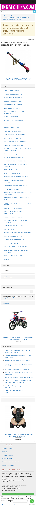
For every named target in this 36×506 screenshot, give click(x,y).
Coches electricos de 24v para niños (13, 104)
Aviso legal (5, 452)
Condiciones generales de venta (10, 462)
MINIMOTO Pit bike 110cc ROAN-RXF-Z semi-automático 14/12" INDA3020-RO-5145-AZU (18, 338)
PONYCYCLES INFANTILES (11, 189)
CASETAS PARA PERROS (11, 243)
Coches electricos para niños (11, 90)
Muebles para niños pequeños (12, 154)
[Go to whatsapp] (32, 501)
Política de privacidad (7, 455)
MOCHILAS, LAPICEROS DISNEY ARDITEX (15, 247)
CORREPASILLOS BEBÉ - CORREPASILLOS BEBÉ (17, 233)
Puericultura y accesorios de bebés (13, 217)
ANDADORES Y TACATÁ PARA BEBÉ (14, 226)
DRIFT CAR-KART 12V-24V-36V (12, 138)
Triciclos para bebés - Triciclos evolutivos (14, 134)
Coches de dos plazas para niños (13, 101)
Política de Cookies (7, 458)
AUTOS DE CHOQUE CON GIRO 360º (14, 157)
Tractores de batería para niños (12, 131)
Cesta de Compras (8, 277)
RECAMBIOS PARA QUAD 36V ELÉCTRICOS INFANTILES (16, 251)
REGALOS (6, 259)
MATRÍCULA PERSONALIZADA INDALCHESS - (17, 369)
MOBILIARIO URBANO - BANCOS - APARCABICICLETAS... (13, 212)
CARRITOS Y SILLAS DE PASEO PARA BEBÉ (16, 177)
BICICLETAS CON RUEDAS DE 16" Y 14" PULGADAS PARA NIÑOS (18, 204)
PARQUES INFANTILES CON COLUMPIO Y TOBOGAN (15, 165)
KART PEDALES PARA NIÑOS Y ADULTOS (15, 185)
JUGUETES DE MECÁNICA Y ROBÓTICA (15, 141)
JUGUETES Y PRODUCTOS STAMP (13, 145)
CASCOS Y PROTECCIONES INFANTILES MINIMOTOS (15, 112)
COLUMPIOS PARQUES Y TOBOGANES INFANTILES (14, 181)
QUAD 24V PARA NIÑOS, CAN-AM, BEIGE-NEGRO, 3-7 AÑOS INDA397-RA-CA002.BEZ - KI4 (18, 435)
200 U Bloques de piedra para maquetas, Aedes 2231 (19, 377)
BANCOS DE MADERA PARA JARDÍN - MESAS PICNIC (16, 198)
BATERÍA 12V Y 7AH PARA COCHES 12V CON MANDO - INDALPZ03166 (17, 351)
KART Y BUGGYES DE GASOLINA (13, 208)
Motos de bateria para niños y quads (13, 120)
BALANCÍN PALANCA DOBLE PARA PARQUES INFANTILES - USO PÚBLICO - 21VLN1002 (18, 79)
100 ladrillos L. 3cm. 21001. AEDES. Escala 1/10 (17, 360)
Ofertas (5, 400)
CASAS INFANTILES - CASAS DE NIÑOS (15, 161)
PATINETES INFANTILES (10, 170)
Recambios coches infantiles (11, 127)
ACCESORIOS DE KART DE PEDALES (14, 240)
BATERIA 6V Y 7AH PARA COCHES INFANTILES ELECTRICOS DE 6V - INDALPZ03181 (18, 381)
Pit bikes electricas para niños (12, 124)
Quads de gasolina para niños (12, 108)
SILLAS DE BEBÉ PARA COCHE (12, 173)
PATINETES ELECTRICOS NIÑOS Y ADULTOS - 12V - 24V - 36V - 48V (18, 193)
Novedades (6, 303)
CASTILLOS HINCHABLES (11, 117)
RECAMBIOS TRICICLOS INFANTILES (14, 255)
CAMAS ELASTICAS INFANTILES (13, 236)
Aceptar (4, 504)
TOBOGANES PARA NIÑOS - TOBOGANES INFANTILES (15, 221)
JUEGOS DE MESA (9, 229)
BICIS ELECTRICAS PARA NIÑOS (13, 97)
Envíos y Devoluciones (8, 448)
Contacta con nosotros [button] (18, 493)
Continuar (31, 39)
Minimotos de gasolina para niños (13, 94)
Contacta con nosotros (8, 465)
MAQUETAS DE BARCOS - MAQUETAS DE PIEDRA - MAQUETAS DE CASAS (17, 149)
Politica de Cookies (12, 504)
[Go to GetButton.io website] (32, 504)
